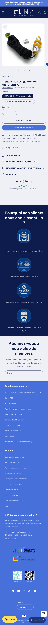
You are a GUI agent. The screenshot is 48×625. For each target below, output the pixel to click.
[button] (3, 12)
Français (22, 607)
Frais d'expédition (7, 87)
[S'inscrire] (40, 373)
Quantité (5, 107)
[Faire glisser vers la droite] (29, 70)
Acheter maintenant (24, 128)
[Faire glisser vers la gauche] (18, 70)
